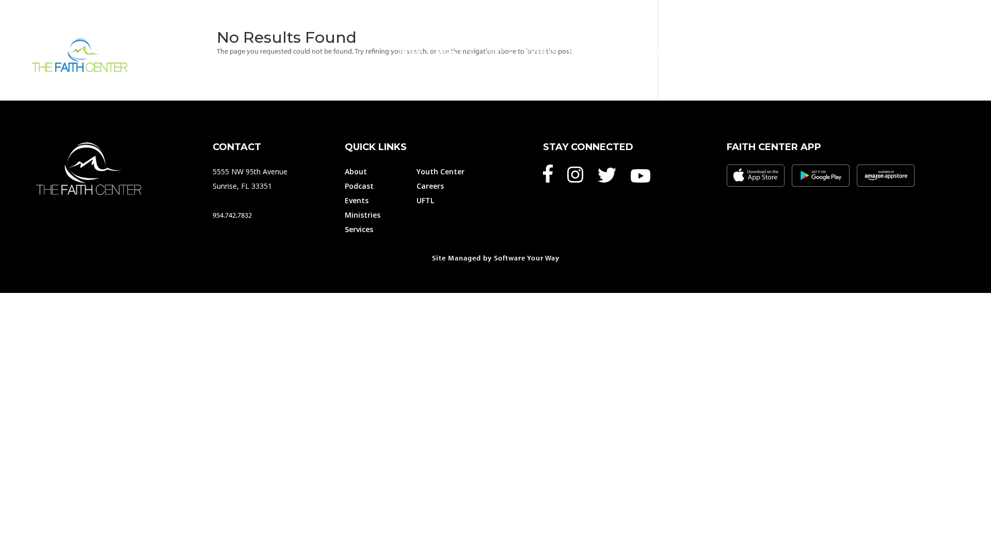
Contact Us (933, 52)
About (449, 52)
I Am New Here (855, 52)
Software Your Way (527, 258)
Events (541, 52)
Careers (430, 186)
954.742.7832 (232, 215)
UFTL (425, 200)
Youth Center (441, 171)
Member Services (674, 52)
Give (495, 52)
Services (359, 229)
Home (411, 52)
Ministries (591, 52)
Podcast (359, 186)
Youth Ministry (768, 52)
